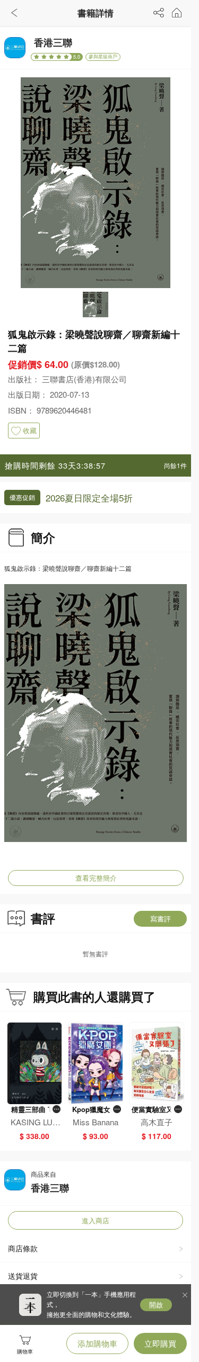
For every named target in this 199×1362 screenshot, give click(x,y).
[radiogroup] (51, 57)
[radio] (37, 56)
